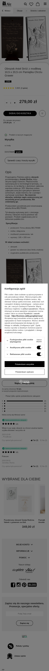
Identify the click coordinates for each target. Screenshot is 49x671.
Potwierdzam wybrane (24, 372)
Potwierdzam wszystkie (24, 364)
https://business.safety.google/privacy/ (27, 316)
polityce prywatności (30, 309)
